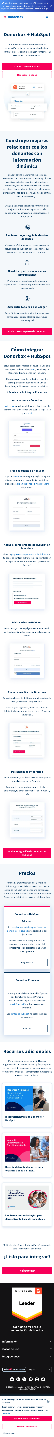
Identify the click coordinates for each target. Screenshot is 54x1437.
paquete (17, 476)
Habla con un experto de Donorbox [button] (27, 331)
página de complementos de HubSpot (29, 554)
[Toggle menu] (47, 17)
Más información (18, 1004)
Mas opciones (9, 1433)
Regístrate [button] (27, 962)
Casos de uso (10, 1349)
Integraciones (11, 1356)
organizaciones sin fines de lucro (33, 483)
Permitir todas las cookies (27, 1418)
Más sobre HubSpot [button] (27, 74)
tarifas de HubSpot (20, 1013)
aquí (33, 369)
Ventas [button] (27, 1028)
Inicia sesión (10, 406)
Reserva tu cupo (41, 8)
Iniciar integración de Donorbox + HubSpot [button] (27, 853)
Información (9, 1341)
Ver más (6, 1413)
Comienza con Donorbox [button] (27, 66)
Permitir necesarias (27, 1426)
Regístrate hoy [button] (27, 1270)
